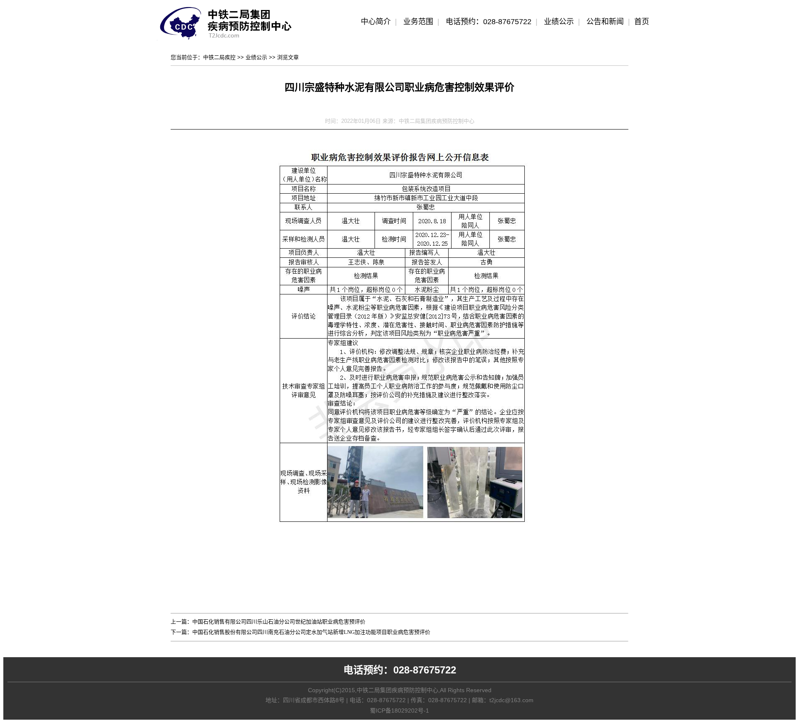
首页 (641, 21)
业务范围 (418, 21)
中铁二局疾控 (219, 57)
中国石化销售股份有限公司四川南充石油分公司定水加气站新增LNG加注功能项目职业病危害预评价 (311, 632)
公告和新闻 (605, 21)
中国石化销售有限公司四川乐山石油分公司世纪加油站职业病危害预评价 (278, 621)
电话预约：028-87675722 (488, 21)
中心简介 (376, 21)
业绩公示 (559, 21)
